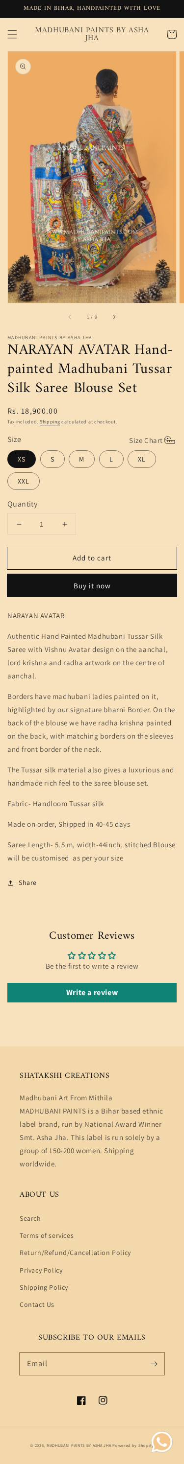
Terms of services (47, 1235)
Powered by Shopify (133, 1445)
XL (142, 459)
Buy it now (92, 585)
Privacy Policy (41, 1270)
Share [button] (28, 882)
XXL (23, 481)
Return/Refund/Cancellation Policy (75, 1252)
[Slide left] (70, 316)
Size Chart (146, 440)
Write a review (92, 992)
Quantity (22, 504)
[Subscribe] (153, 1363)
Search (30, 1218)
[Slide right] (114, 316)
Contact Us (37, 1304)
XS (22, 459)
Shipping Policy (44, 1287)
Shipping (50, 421)
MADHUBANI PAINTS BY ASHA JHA (79, 1445)
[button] (12, 34)
